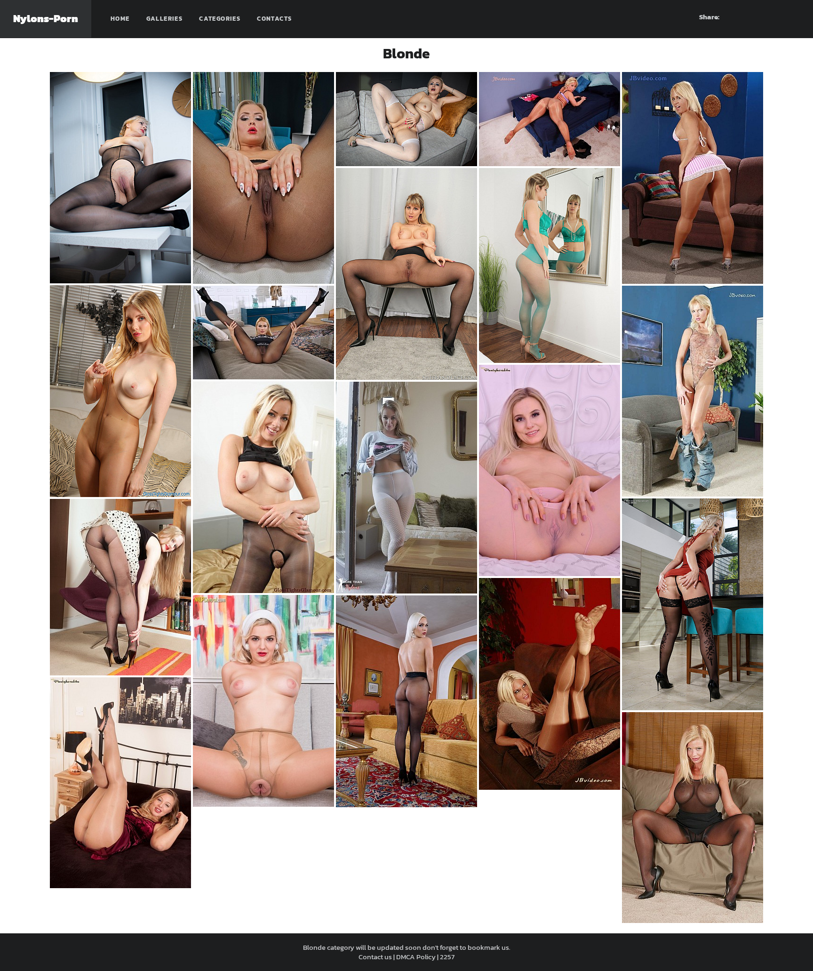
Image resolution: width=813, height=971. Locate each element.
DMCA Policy (416, 956)
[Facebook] (742, 17)
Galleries (164, 18)
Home (120, 18)
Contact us (375, 956)
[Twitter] (792, 17)
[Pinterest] (759, 17)
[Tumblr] (776, 17)
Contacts (274, 18)
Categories (219, 18)
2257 (447, 956)
